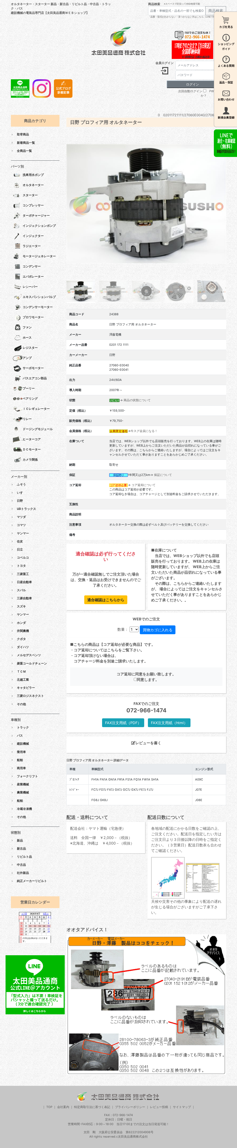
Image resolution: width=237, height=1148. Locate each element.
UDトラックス (26, 509)
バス (20, 735)
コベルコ (23, 557)
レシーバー (30, 287)
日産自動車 (24, 582)
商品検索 (154, 4)
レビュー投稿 (159, 1107)
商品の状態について (137, 400)
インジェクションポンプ (39, 226)
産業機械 (23, 784)
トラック (23, 727)
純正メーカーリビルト (32, 881)
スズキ (21, 606)
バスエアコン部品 (35, 378)
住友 (20, 541)
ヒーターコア (32, 439)
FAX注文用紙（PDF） (123, 722)
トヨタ (21, 565)
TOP (49, 1107)
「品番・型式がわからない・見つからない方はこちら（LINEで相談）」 (185, 16)
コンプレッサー (33, 205)
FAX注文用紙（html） (169, 722)
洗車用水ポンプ (33, 175)
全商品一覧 (24, 151)
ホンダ (21, 623)
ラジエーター (32, 246)
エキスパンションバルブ (39, 297)
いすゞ (21, 492)
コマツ (21, 525)
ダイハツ (23, 647)
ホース (27, 338)
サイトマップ (182, 1107)
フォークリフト (27, 776)
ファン (27, 327)
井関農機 (23, 631)
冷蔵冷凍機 (24, 809)
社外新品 (23, 873)
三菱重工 (23, 574)
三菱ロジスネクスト (30, 696)
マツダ (21, 517)
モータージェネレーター (39, 256)
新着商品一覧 (26, 142)
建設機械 (23, 743)
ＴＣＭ (21, 671)
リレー (27, 419)
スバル (21, 590)
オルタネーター (33, 185)
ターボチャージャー (36, 215)
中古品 (21, 864)
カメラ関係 (30, 460)
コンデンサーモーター (38, 307)
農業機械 (23, 792)
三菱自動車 (24, 598)
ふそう (21, 484)
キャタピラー (26, 687)
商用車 (21, 768)
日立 (20, 549)
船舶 (20, 760)
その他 (21, 704)
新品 (20, 840)
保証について (163, 475)
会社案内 (63, 1107)
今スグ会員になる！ (144, 431)
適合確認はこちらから (105, 599)
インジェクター (33, 236)
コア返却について (143, 485)
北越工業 (23, 679)
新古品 (21, 848)
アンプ (27, 358)
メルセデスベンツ (29, 655)
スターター (30, 195)
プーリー (29, 388)
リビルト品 (24, 856)
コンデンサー (32, 266)
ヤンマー (23, 533)
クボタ (21, 639)
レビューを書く (148, 743)
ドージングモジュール (38, 429)
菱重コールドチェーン (32, 663)
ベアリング (30, 399)
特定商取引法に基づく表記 (92, 1107)
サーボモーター (33, 368)
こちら (112, 650)
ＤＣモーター (32, 449)
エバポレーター (33, 277)
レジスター (30, 348)
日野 (20, 500)
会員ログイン (165, 63)
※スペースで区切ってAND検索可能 (182, 4)
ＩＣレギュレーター (36, 409)
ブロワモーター (33, 317)
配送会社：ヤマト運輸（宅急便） (98, 828)
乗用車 (21, 752)
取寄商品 (23, 134)
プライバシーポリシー (130, 1107)
